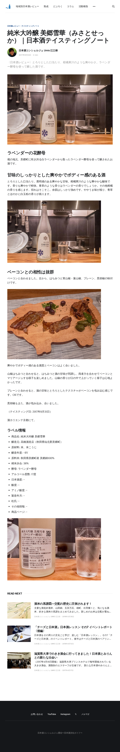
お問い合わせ (37, 714)
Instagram (65, 714)
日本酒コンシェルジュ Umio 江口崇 (38, 50)
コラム (70, 6)
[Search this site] (113, 6)
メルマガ (85, 714)
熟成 (46, 6)
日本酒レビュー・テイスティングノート (23, 26)
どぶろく (57, 6)
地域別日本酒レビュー (27, 6)
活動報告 (83, 6)
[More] (94, 6)
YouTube (52, 714)
